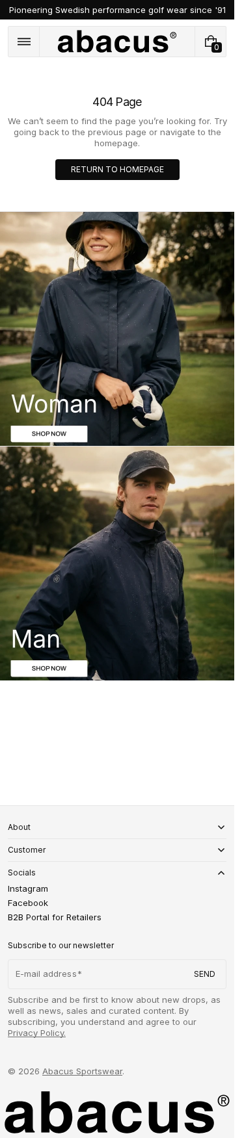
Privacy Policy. (37, 1033)
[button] (23, 42)
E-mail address (46, 973)
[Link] (117, 9)
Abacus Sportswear (82, 1071)
